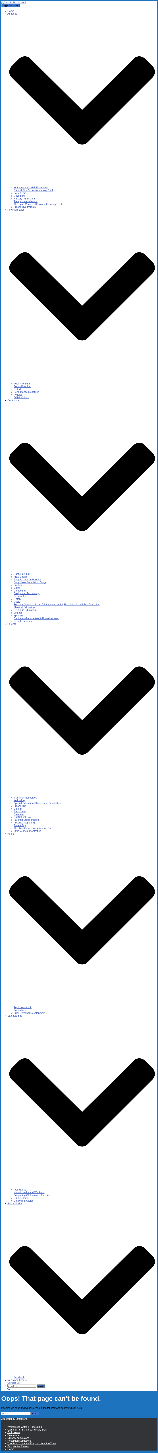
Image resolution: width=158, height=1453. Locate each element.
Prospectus (20, 806)
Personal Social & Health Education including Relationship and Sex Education (57, 604)
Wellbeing (19, 800)
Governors (19, 196)
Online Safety (21, 1198)
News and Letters (17, 1380)
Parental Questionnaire (26, 820)
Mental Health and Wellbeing (29, 1192)
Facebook (19, 1377)
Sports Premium (22, 386)
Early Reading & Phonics (27, 579)
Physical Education (24, 607)
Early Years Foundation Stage (30, 582)
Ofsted (17, 389)
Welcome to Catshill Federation (31, 187)
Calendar (19, 814)
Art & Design (20, 576)
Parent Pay (20, 825)
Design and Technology (27, 593)
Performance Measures (26, 392)
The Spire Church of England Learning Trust (38, 204)
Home (10, 11)
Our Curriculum (22, 574)
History (17, 599)
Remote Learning (23, 621)
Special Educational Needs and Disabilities (37, 803)
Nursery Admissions (24, 198)
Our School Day (22, 817)
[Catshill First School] (13, 2)
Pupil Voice (20, 1010)
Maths (17, 588)
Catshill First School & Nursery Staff (33, 190)
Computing (20, 590)
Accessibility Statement (14, 1419)
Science (18, 613)
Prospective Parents (25, 207)
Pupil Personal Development (29, 1013)
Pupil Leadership (23, 1007)
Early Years (20, 193)
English (18, 585)
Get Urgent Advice (23, 1200)
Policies (18, 394)
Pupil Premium (22, 383)
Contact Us (13, 1383)
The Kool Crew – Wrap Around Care (33, 828)
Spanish (18, 615)
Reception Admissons (25, 201)
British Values (21, 397)
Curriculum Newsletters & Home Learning (36, 618)
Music (17, 601)
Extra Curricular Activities (27, 831)
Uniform (18, 808)
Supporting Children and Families (32, 1195)
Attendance (20, 1189)
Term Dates (20, 811)
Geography (20, 596)
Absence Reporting (24, 822)
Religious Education (25, 610)
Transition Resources (25, 797)
